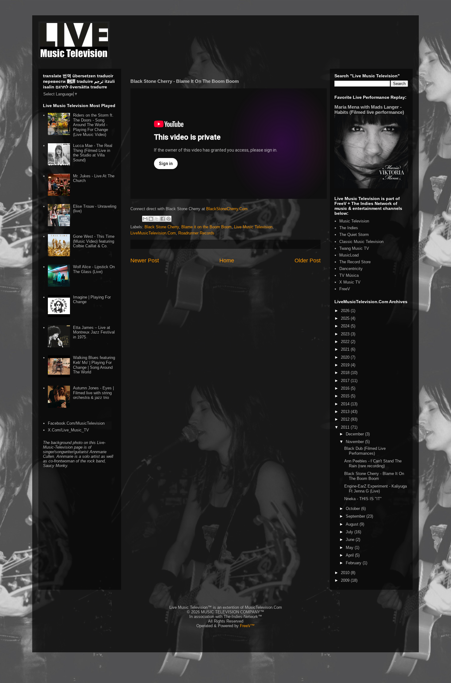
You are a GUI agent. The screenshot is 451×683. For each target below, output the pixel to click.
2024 (346, 326)
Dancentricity (351, 268)
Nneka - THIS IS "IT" (363, 498)
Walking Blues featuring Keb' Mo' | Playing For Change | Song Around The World (94, 364)
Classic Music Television (361, 241)
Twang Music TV (354, 248)
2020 (346, 357)
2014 (346, 404)
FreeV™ (247, 625)
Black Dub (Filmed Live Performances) (365, 451)
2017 (346, 380)
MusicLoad (349, 255)
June (351, 539)
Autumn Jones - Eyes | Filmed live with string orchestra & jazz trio (93, 393)
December (355, 434)
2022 (346, 341)
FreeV (344, 289)
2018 (346, 372)
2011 (346, 427)
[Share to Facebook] (163, 219)
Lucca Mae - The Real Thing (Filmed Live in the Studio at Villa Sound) (92, 152)
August (353, 524)
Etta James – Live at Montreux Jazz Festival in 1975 (94, 332)
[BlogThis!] (151, 219)
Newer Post (144, 260)
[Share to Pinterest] (168, 219)
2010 (346, 572)
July (350, 532)
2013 (346, 411)
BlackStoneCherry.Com (227, 208)
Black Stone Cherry (162, 227)
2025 (346, 318)
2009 (346, 580)
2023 (346, 334)
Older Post (308, 260)
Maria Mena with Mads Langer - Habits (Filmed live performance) (369, 109)
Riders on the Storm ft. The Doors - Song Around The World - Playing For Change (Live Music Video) (93, 125)
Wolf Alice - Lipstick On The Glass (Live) (94, 269)
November (355, 441)
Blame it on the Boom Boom (206, 227)
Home (226, 260)
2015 (346, 396)
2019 (346, 365)
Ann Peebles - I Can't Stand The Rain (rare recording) (373, 463)
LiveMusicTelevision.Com (153, 233)
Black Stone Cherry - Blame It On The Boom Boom (374, 476)
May (350, 547)
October (353, 508)
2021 (346, 349)
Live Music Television (253, 227)
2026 (346, 310)
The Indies (348, 228)
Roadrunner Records (196, 233)
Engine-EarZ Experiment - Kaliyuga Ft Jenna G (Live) (375, 488)
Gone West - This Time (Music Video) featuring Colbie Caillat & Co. (93, 241)
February (354, 563)
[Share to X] (157, 219)
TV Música (349, 275)
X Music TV (349, 282)
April (350, 555)
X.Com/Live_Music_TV (68, 430)
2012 (346, 419)
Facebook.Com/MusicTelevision (76, 423)
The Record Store (355, 262)
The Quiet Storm (354, 234)
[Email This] (145, 219)
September (356, 516)
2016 (346, 388)
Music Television (354, 221)
